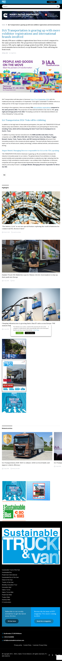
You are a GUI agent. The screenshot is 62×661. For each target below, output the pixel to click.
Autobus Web (6, 600)
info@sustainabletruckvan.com (13, 640)
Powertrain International (9, 575)
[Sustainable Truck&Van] (4, 2)
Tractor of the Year (8, 582)
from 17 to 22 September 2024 (40, 99)
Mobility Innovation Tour (9, 585)
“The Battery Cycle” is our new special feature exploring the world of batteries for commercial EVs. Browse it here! (30, 227)
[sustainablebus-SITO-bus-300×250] (31, 349)
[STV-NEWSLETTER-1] (31, 403)
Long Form (15, 232)
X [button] (48, 326)
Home (3, 25)
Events (13, 468)
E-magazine (52, 2)
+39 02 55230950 (8, 637)
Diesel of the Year (7, 580)
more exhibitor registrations (41, 107)
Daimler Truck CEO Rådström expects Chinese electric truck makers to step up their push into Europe (30, 276)
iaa (4, 175)
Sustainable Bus (7, 572)
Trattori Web (6, 597)
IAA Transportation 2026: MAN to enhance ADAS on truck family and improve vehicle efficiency (26, 464)
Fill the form (12, 621)
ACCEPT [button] (19, 333)
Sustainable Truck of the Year (11, 570)
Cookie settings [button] (30, 333)
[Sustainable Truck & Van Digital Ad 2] (31, 15)
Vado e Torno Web (7, 592)
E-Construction (6, 602)
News (19, 232)
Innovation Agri (6, 587)
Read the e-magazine (44, 621)
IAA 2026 (18, 468)
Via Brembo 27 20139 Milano (12, 633)
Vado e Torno (6, 590)
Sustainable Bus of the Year (10, 577)
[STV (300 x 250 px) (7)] (38, 491)
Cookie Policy (27, 645)
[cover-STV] (31, 376)
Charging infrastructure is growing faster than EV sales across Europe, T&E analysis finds (28, 324)
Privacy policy (18, 645)
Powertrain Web (7, 595)
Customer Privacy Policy (40, 645)
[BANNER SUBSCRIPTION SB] (14, 511)
